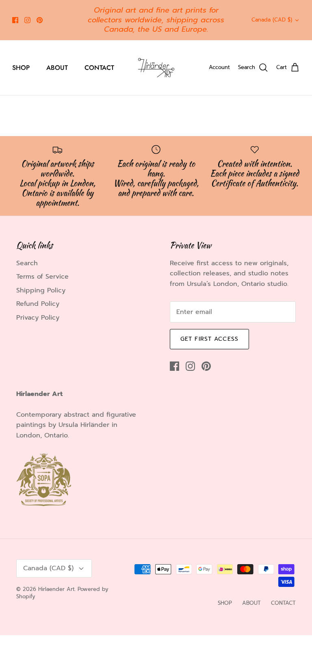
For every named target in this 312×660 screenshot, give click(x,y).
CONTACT (99, 67)
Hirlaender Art (56, 589)
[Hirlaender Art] (156, 67)
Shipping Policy (40, 290)
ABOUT (57, 67)
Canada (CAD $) (271, 20)
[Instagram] (27, 20)
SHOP (21, 67)
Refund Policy (37, 304)
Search (27, 263)
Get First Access (209, 339)
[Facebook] (15, 20)
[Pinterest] (40, 20)
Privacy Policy (37, 317)
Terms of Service (42, 276)
